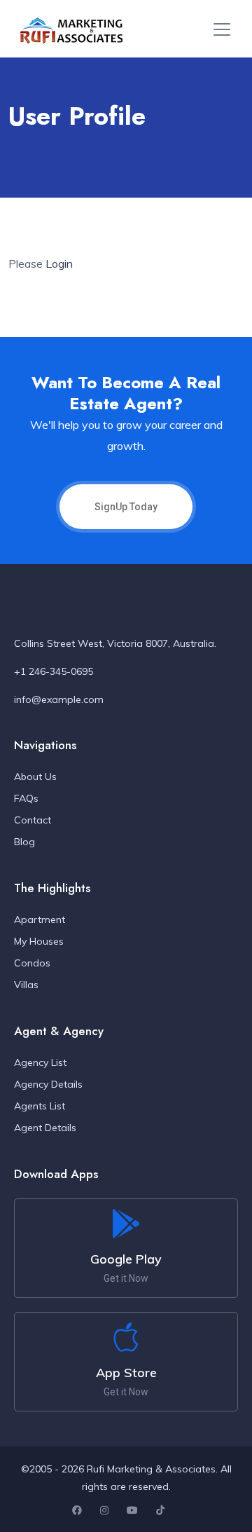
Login (59, 264)
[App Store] (126, 1337)
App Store (126, 1373)
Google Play (126, 1259)
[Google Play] (126, 1223)
